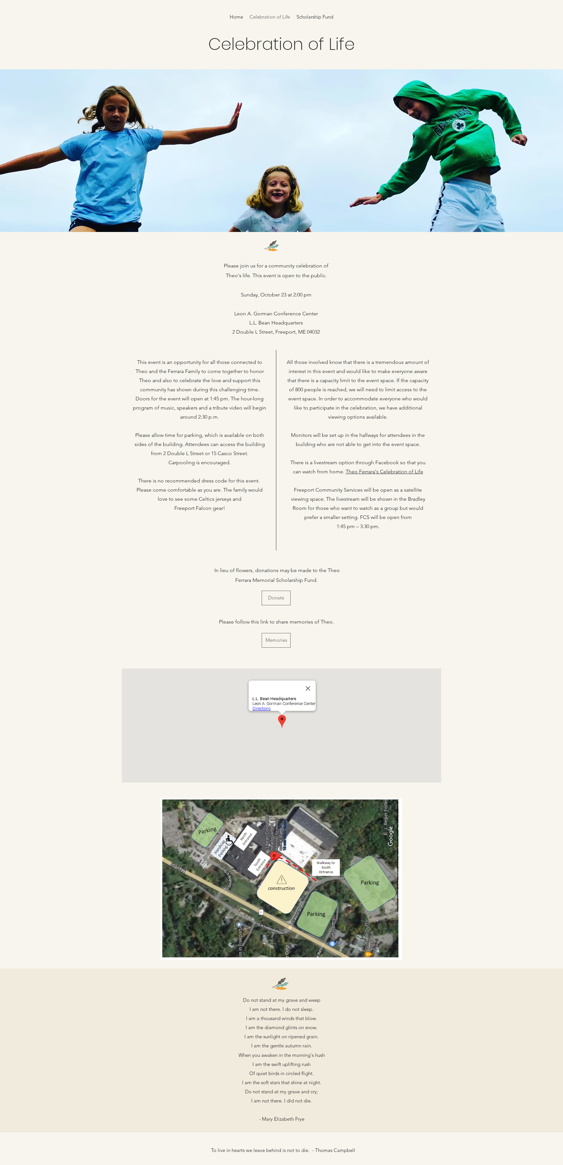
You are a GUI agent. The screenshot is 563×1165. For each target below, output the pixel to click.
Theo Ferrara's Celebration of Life (384, 471)
